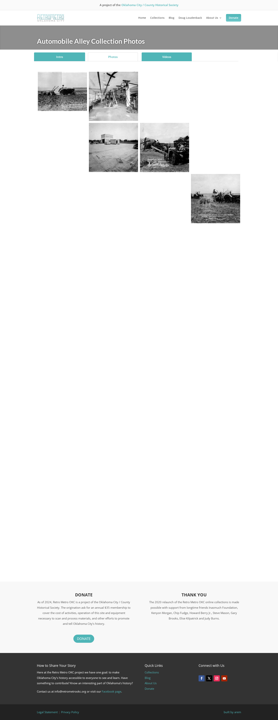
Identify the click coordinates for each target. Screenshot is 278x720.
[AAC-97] (164, 431)
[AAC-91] (62, 357)
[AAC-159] (62, 193)
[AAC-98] (215, 451)
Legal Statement (47, 712)
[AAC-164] (164, 244)
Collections (157, 18)
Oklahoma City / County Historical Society (149, 5)
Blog (171, 18)
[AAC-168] (113, 270)
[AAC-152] (113, 96)
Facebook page (111, 691)
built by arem (232, 712)
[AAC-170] (62, 91)
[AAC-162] (62, 244)
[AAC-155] (215, 91)
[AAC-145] (113, 509)
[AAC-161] (164, 193)
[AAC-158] (215, 142)
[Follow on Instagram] (217, 678)
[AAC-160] (113, 193)
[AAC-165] (113, 244)
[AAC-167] (62, 270)
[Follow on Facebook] (202, 678)
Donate (233, 18)
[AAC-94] (215, 357)
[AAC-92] (113, 357)
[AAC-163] (215, 198)
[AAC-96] (113, 430)
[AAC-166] (215, 244)
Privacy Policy (70, 712)
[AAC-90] (215, 302)
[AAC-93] (164, 377)
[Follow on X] (209, 678)
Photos (113, 57)
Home (142, 18)
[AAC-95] (62, 431)
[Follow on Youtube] (224, 678)
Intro (59, 57)
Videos (166, 57)
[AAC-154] (164, 91)
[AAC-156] (62, 142)
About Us (212, 18)
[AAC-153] (113, 147)
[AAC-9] (164, 281)
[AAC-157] (164, 147)
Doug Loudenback (190, 18)
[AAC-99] (62, 528)
